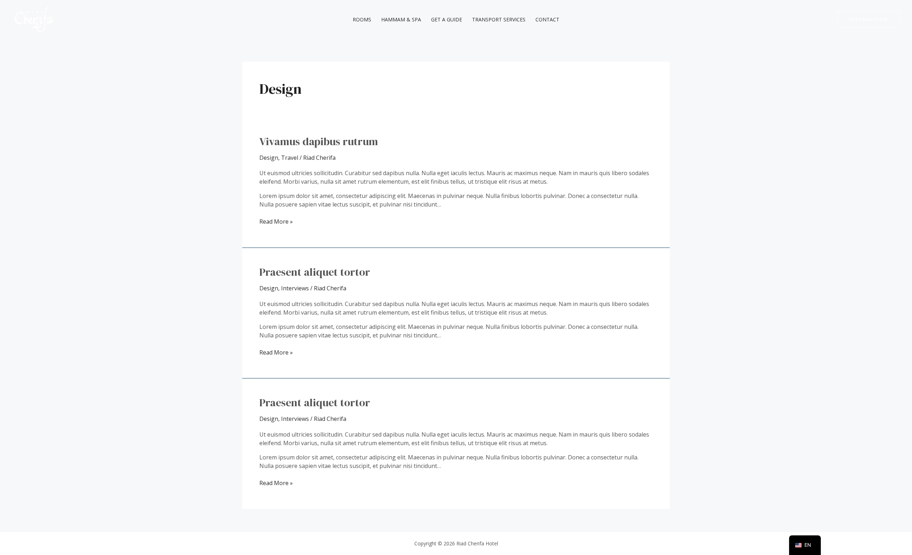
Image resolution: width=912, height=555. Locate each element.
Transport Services (498, 19)
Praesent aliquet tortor (314, 272)
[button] (868, 19)
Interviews (295, 288)
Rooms (362, 19)
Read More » (276, 221)
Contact (547, 19)
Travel (289, 158)
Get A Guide (446, 19)
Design (268, 158)
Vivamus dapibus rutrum (318, 141)
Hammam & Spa (401, 19)
